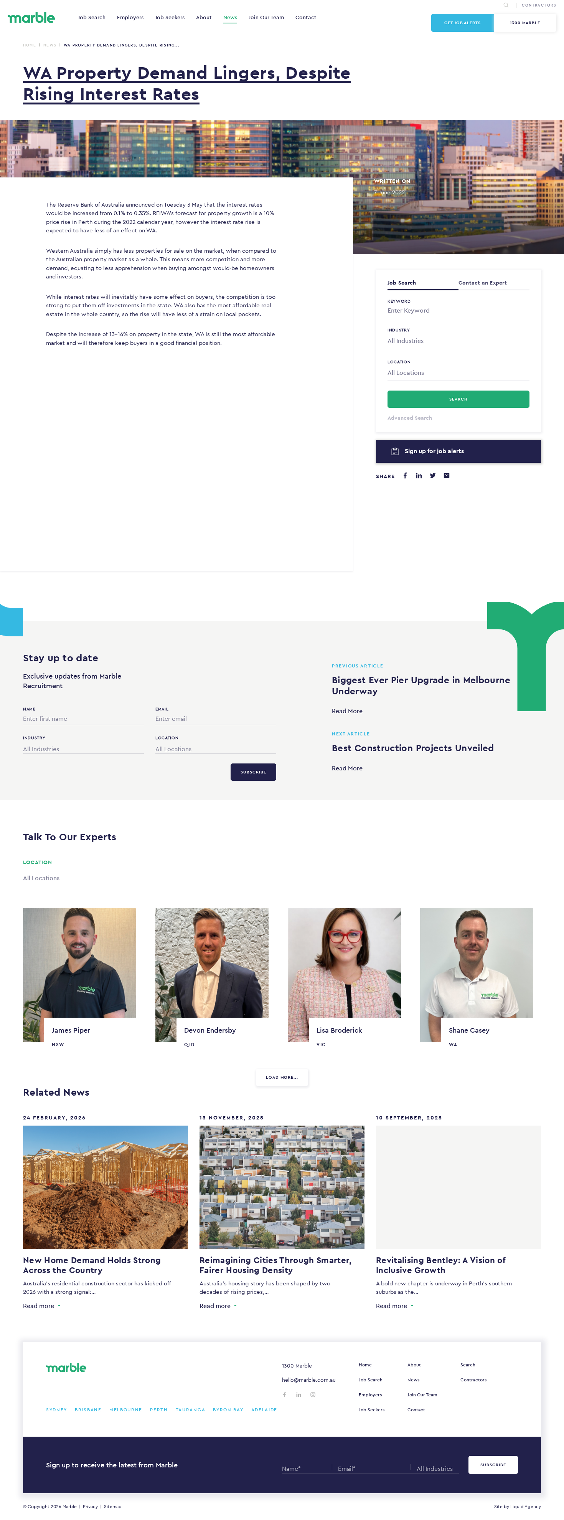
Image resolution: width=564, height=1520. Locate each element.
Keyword (399, 301)
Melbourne (125, 1410)
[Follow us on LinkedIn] (298, 1394)
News (230, 17)
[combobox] (458, 341)
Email (161, 709)
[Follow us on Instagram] (313, 1394)
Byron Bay (228, 1410)
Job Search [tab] (402, 282)
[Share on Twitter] (433, 475)
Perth (159, 1410)
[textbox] (458, 341)
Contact (306, 17)
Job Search (92, 17)
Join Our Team (266, 17)
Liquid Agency (525, 1506)
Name (29, 709)
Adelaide (264, 1410)
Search (467, 1365)
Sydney (56, 1410)
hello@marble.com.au (309, 1379)
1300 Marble (525, 22)
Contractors (473, 1380)
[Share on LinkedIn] (419, 475)
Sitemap (113, 1506)
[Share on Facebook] (405, 475)
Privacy (90, 1506)
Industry (399, 330)
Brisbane (88, 1410)
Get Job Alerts (462, 22)
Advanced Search (410, 417)
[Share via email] (447, 475)
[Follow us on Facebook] (284, 1394)
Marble (70, 1506)
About (204, 17)
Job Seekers (170, 17)
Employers (130, 17)
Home (29, 45)
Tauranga (191, 1410)
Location (399, 361)
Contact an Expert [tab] (482, 282)
